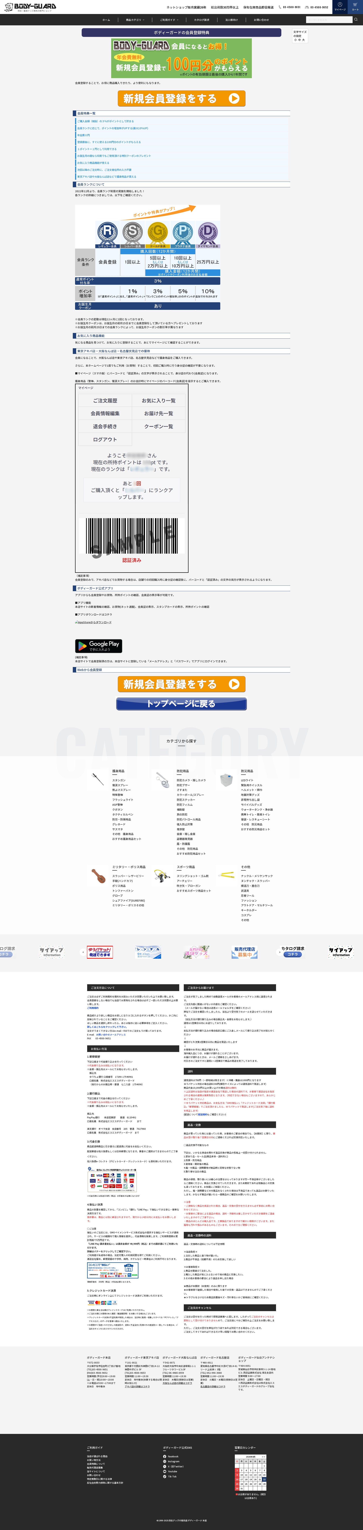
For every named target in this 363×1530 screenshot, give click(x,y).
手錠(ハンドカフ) (122, 881)
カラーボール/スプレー (190, 795)
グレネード (119, 824)
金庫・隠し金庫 (186, 834)
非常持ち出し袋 (250, 800)
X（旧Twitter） (176, 1466)
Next (279, 952)
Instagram (173, 1461)
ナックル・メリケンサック (257, 876)
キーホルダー (249, 910)
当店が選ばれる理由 (97, 1456)
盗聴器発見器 (185, 839)
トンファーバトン (122, 890)
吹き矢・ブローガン (189, 886)
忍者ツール (247, 895)
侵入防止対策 (185, 824)
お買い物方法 (94, 1460)
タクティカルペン (122, 814)
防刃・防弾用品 (121, 819)
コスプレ (246, 915)
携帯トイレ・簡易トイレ (255, 814)
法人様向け (231, 20)
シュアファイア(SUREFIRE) (128, 900)
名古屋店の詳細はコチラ (212, 1386)
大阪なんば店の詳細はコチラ (177, 1383)
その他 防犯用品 (187, 849)
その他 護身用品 (122, 834)
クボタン (117, 809)
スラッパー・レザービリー (128, 876)
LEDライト (247, 780)
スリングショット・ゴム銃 (193, 876)
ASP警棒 (117, 804)
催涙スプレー (120, 785)
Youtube (172, 1471)
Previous (83, 952)
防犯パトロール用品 (189, 819)
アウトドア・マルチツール (257, 905)
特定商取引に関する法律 (99, 1478)
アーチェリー (184, 881)
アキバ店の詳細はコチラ (137, 1386)
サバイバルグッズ (251, 804)
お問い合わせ (261, 20)
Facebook (173, 1456)
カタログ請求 (201, 20)
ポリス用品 (119, 886)
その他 (245, 920)
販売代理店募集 (95, 1467)
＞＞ (263, 1456)
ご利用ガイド (167, 20)
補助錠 (181, 809)
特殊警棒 (117, 795)
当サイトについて (96, 1471)
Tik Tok (172, 1476)
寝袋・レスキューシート (255, 819)
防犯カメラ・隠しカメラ (191, 780)
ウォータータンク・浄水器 (257, 809)
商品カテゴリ (133, 20)
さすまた (182, 790)
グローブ (117, 895)
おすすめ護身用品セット (126, 839)
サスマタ (117, 829)
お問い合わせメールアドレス (111, 1034)
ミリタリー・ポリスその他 (128, 905)
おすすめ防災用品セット (255, 829)
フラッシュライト (122, 800)
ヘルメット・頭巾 (251, 790)
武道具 (245, 890)
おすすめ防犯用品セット (191, 853)
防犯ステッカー (186, 800)
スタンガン (119, 780)
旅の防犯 (182, 814)
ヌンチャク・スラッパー (255, 881)
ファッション (249, 900)
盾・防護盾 (183, 844)
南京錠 (181, 829)
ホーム (106, 20)
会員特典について (96, 1463)
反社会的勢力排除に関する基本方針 (105, 1482)
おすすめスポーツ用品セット (194, 890)
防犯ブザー (183, 785)
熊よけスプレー (121, 790)
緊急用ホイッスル (251, 785)
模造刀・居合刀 (250, 886)
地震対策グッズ (250, 795)
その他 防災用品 (251, 824)
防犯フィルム (185, 804)
